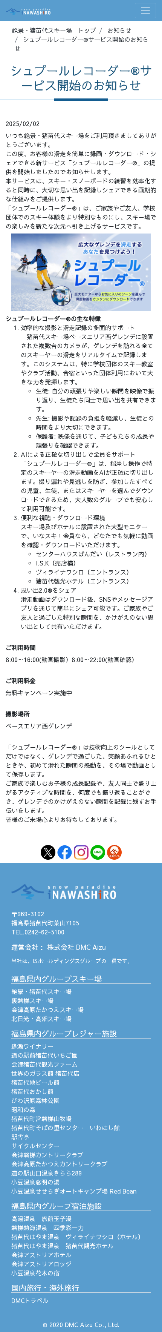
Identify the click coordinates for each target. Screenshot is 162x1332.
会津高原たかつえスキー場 (47, 1009)
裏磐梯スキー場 (32, 1000)
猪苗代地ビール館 (35, 1082)
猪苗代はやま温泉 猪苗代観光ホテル (62, 1245)
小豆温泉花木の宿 (35, 1273)
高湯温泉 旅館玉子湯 (41, 1218)
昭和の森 (23, 1109)
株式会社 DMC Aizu (76, 947)
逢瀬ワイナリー (32, 1046)
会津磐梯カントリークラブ (47, 1155)
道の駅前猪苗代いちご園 (44, 1055)
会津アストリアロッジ (41, 1264)
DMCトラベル (30, 1300)
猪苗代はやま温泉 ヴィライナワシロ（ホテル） (77, 1236)
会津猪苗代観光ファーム (44, 1064)
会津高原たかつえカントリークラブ (59, 1164)
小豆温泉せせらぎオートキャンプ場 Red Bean (73, 1191)
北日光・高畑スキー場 (41, 1018)
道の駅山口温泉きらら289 (46, 1173)
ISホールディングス (56, 961)
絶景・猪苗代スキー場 (41, 991)
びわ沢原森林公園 (35, 1100)
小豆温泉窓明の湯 (35, 1182)
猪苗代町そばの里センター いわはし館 (65, 1127)
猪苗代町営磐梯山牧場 (41, 1118)
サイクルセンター (35, 1145)
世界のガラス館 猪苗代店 (45, 1073)
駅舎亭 (20, 1136)
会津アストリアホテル (41, 1255)
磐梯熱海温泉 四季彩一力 (47, 1227)
